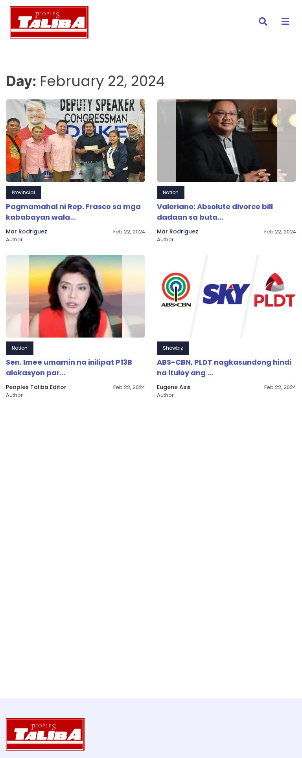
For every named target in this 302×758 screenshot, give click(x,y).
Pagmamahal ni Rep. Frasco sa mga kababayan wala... (73, 212)
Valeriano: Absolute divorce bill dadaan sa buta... (215, 212)
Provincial (23, 192)
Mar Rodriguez (26, 231)
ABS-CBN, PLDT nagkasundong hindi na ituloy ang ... (224, 367)
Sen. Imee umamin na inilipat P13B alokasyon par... (69, 367)
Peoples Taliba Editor (36, 387)
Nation (171, 192)
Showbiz (173, 348)
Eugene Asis (174, 387)
